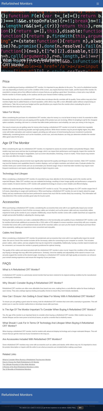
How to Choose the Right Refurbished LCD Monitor (21, 362)
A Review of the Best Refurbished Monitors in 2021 (21, 367)
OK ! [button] (80, 407)
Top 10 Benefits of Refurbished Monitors (17, 369)
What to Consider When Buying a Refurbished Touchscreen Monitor (27, 360)
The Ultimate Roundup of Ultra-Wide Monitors (19, 364)
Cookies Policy (71, 407)
